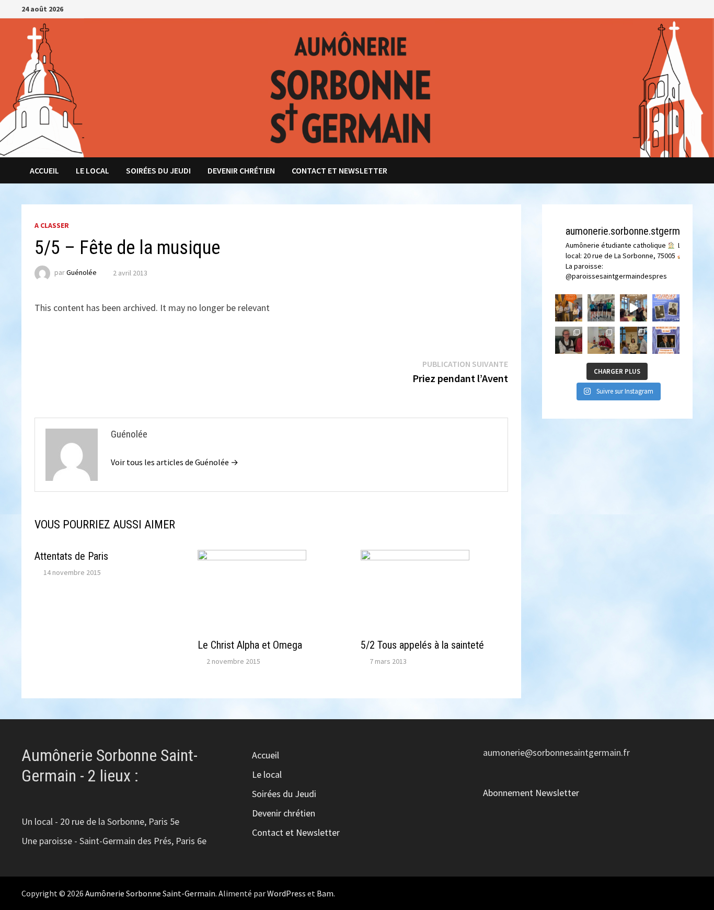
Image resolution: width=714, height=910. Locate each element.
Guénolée (81, 273)
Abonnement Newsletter (531, 793)
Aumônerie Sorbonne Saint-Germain (150, 893)
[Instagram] (675, 8)
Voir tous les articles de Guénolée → (174, 462)
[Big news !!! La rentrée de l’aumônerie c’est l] (568, 307)
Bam (325, 893)
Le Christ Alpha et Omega (250, 645)
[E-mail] (687, 8)
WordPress (286, 893)
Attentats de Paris (71, 556)
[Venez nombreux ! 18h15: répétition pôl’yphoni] (666, 340)
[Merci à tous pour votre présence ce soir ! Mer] (633, 340)
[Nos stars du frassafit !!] (601, 307)
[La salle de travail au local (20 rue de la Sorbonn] (601, 340)
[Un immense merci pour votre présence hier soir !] (633, 307)
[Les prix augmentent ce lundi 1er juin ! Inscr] (666, 307)
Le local (92, 170)
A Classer (51, 225)
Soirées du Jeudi (158, 170)
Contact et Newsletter (339, 170)
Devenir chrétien (241, 170)
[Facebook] (662, 8)
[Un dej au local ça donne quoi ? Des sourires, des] (568, 340)
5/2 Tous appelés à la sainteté (422, 645)
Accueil (44, 170)
